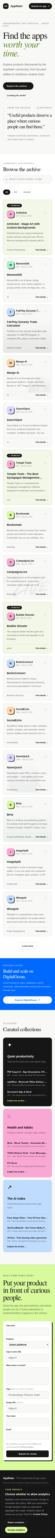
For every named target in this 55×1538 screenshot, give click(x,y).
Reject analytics (16, 1522)
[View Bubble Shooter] (27, 627)
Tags (19, 1389)
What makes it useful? (16, 1365)
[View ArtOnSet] (27, 227)
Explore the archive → (17, 1101)
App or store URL (13, 1352)
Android (27, 192)
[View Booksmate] (27, 530)
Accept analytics (16, 1530)
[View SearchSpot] (27, 425)
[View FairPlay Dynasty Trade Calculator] (27, 329)
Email (8, 1429)
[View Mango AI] (27, 378)
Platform (10, 1339)
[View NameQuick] (27, 772)
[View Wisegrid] (27, 914)
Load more (27, 946)
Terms (35, 1444)
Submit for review (27, 1454)
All (7, 192)
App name (10, 1326)
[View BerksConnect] (27, 678)
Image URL (14, 1402)
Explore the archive (18, 86)
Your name (11, 1416)
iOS (15, 192)
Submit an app (40, 6)
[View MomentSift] (27, 280)
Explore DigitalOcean (27, 1000)
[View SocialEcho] (27, 725)
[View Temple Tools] (27, 477)
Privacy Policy (27, 1447)
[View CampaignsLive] (27, 577)
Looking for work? (16, 95)
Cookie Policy (40, 1514)
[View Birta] (27, 819)
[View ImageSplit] (27, 867)
